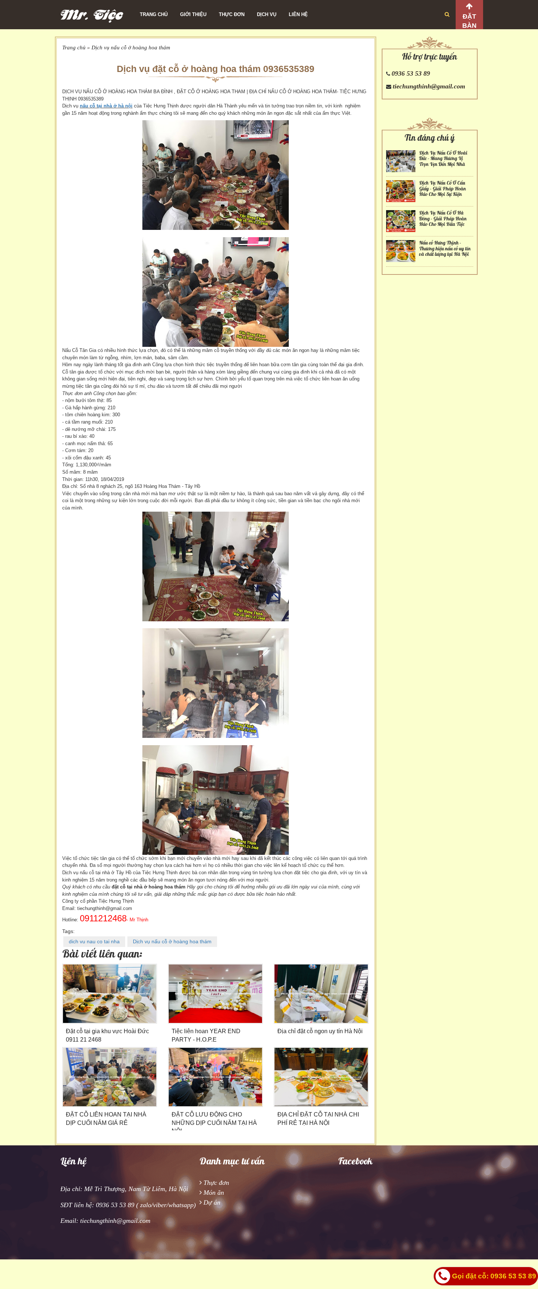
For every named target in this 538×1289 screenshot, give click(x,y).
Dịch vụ (266, 14)
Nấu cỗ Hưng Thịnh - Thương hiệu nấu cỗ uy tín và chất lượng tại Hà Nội (445, 248)
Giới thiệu (193, 14)
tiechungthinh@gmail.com (429, 86)
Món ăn (213, 1192)
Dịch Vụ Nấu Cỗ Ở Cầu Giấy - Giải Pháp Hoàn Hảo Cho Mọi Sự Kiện (442, 188)
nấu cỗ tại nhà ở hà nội (106, 106)
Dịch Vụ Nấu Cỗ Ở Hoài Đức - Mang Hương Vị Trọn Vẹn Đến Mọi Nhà (443, 158)
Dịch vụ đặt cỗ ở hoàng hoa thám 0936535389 (215, 69)
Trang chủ (154, 14)
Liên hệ (298, 14)
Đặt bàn (469, 21)
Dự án (211, 1202)
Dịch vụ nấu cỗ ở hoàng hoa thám (130, 47)
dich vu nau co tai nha (94, 941)
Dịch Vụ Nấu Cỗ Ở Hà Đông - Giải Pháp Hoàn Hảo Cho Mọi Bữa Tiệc (443, 218)
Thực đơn (231, 14)
